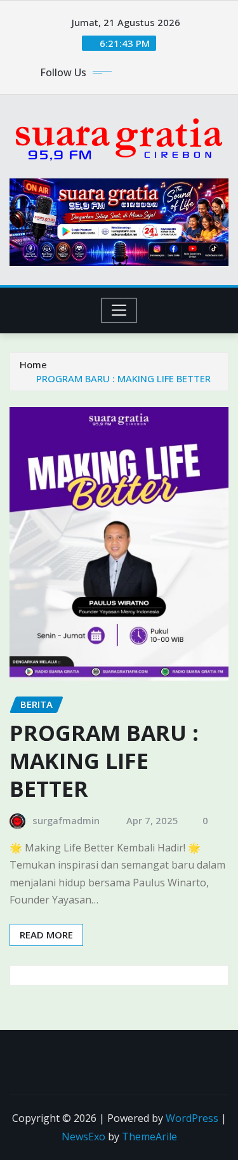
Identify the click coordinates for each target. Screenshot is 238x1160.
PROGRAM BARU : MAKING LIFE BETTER (123, 378)
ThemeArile (149, 1136)
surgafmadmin (66, 820)
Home (33, 364)
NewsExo (83, 1136)
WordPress (192, 1118)
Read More (46, 934)
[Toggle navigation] (119, 310)
